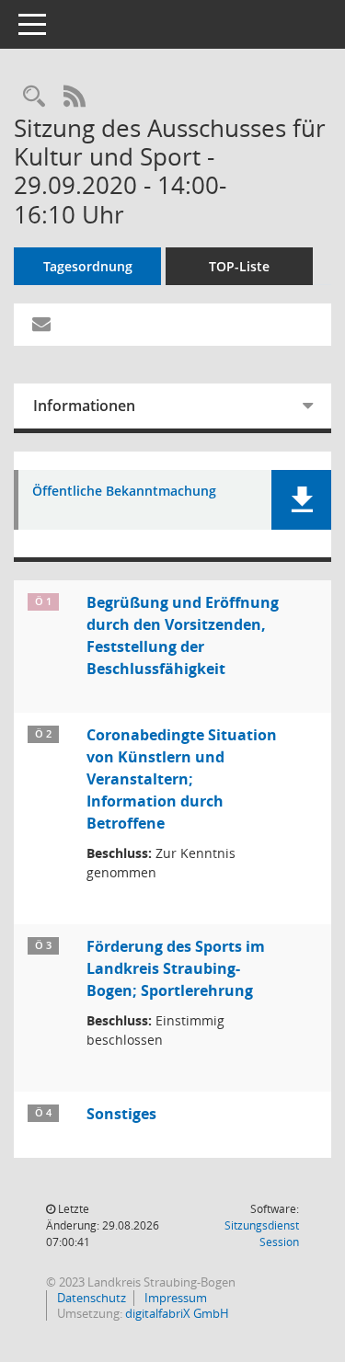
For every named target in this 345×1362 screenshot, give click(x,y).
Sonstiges (121, 1114)
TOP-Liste (239, 266)
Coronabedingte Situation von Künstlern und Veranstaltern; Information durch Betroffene (181, 779)
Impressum (174, 1297)
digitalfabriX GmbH (177, 1313)
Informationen (84, 405)
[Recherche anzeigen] (34, 97)
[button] (301, 500)
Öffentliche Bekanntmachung (124, 491)
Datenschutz (90, 1297)
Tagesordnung (87, 266)
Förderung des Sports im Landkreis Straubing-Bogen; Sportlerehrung (175, 968)
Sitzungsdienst (261, 1234)
